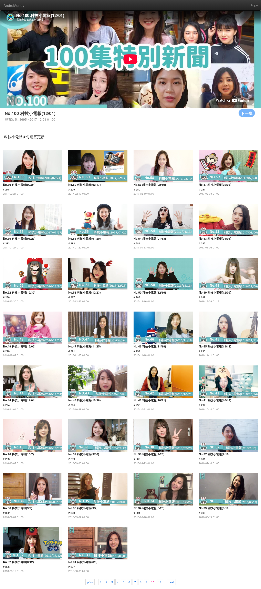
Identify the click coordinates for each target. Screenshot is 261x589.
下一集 (247, 113)
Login (254, 5)
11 (159, 582)
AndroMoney (13, 5)
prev (90, 582)
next (171, 582)
